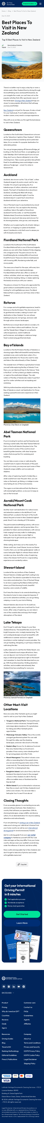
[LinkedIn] (14, 987)
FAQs (26, 1011)
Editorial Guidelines (9, 1055)
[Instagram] (9, 987)
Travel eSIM (6, 1047)
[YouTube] (19, 987)
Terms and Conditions (32, 1043)
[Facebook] (4, 987)
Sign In (4, 1028)
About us (27, 1039)
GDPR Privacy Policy (32, 1051)
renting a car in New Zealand (29, 823)
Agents (27, 1019)
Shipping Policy (29, 1063)
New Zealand (8, 110)
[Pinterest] (24, 987)
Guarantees (28, 1015)
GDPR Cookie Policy (32, 1055)
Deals (4, 1024)
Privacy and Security (32, 1047)
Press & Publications (9, 1059)
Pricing (4, 1007)
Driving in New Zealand (23, 101)
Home (4, 11)
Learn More (22, 923)
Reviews (5, 1019)
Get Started (22, 914)
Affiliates (27, 1024)
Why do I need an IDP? (10, 1011)
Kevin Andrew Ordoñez (15, 45)
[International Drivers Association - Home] (3, 4)
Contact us (28, 1007)
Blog (9, 11)
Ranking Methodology (10, 1051)
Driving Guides (7, 1039)
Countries (5, 1015)
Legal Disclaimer (30, 1059)
